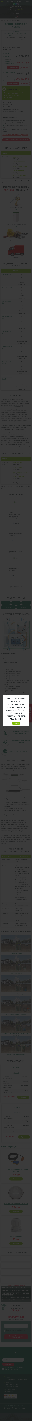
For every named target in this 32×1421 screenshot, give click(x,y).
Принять (16, 723)
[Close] (27, 696)
